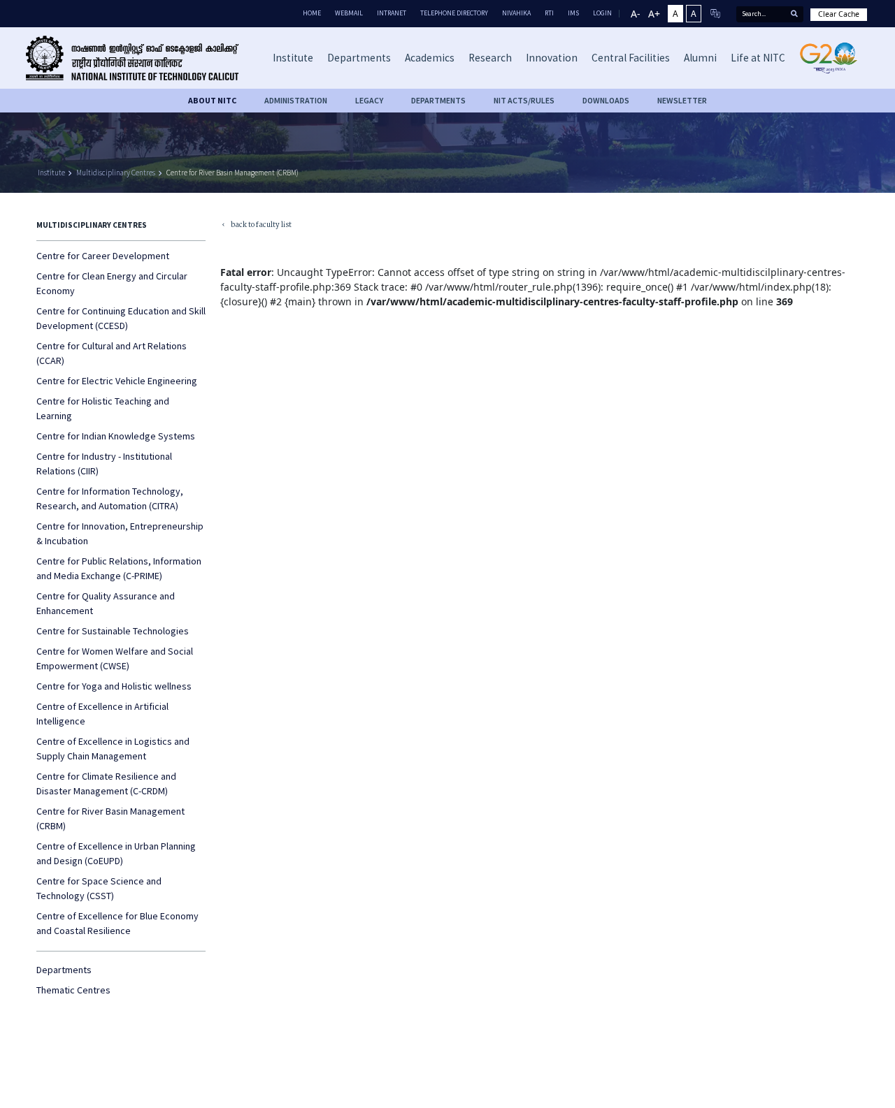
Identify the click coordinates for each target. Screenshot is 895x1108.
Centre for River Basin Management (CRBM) (232, 172)
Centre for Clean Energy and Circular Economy (111, 283)
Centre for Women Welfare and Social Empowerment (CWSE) (114, 658)
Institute (51, 172)
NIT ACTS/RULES (524, 100)
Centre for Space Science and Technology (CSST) (99, 888)
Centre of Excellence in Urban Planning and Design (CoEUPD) (116, 853)
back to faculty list (256, 226)
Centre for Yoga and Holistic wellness (114, 686)
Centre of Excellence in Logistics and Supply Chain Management (112, 748)
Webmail (349, 12)
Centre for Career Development (102, 255)
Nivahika (516, 12)
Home (312, 12)
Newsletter (682, 100)
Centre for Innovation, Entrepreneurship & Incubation (119, 533)
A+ (654, 13)
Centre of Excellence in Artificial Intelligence (102, 713)
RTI (549, 12)
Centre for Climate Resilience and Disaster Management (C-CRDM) (106, 783)
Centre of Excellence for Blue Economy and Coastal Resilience (117, 923)
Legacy (369, 100)
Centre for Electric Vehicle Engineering (116, 380)
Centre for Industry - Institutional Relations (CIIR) (104, 463)
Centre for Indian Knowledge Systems (115, 436)
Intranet (391, 12)
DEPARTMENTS (438, 100)
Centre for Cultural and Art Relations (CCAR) (111, 353)
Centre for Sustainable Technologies (112, 631)
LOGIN (602, 12)
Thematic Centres (73, 990)
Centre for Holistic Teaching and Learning (102, 408)
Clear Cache (838, 14)
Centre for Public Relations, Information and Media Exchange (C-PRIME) (118, 568)
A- (635, 13)
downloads (605, 100)
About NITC (212, 100)
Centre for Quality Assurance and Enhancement (105, 603)
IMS (573, 12)
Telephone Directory (454, 12)
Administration (295, 100)
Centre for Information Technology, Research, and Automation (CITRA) (109, 498)
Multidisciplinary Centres (115, 172)
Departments (64, 969)
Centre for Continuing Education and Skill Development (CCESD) (121, 318)
